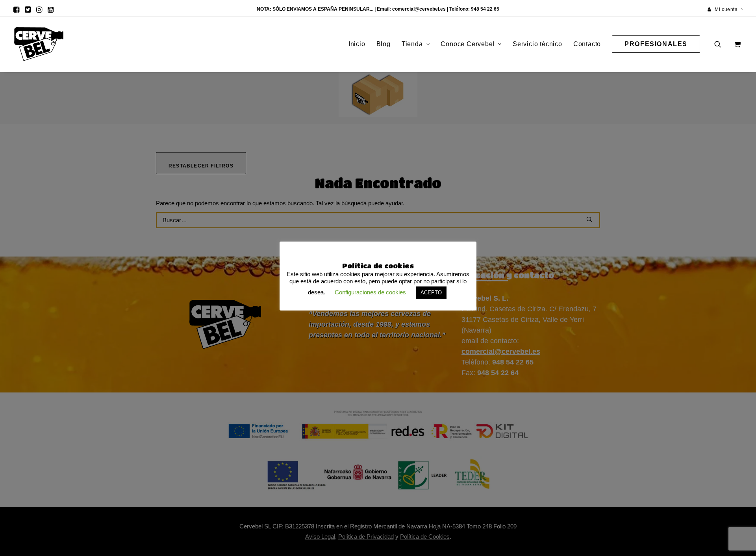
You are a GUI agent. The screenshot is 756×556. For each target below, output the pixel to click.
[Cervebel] (38, 44)
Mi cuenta (726, 9)
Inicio (356, 44)
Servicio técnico (537, 44)
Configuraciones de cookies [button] (370, 292)
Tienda (412, 44)
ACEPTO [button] (431, 293)
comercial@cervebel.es (419, 9)
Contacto (587, 44)
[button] (16, 9)
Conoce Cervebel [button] (468, 44)
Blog (383, 44)
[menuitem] (725, 9)
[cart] (736, 44)
